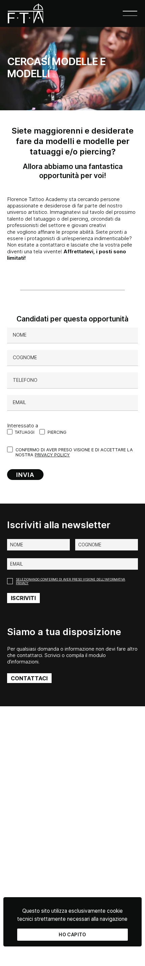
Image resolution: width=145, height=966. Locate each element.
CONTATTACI (29, 678)
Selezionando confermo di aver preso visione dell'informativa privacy (70, 581)
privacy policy (52, 454)
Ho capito (72, 934)
